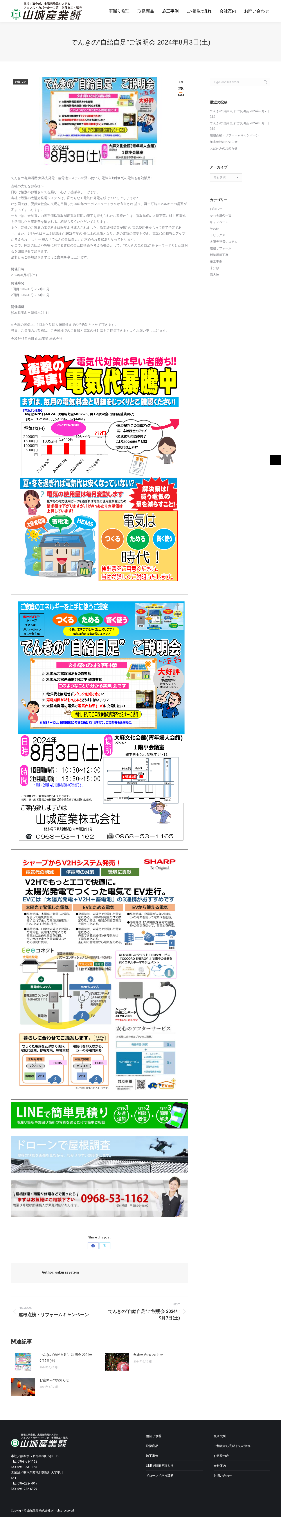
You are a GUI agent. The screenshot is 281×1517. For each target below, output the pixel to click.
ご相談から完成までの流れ (232, 1446)
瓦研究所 (220, 1436)
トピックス (217, 235)
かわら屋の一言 (220, 215)
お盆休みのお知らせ (54, 1380)
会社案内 (220, 1465)
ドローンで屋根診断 (160, 1475)
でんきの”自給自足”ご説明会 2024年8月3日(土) (239, 125)
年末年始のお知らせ (148, 1355)
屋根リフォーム (220, 248)
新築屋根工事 (219, 255)
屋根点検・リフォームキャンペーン (234, 135)
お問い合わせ (223, 1475)
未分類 (214, 268)
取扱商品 (152, 1446)
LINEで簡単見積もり (159, 1465)
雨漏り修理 (153, 1436)
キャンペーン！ (222, 222)
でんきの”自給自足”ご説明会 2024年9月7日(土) (66, 1358)
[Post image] (23, 1362)
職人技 (214, 274)
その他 (214, 228)
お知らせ (20, 81)
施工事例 (216, 261)
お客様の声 (221, 1456)
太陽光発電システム (224, 241)
